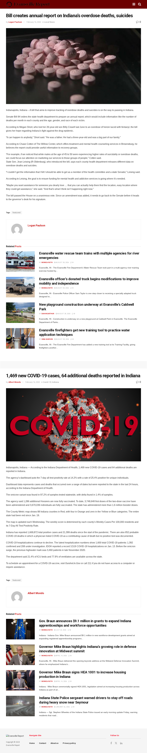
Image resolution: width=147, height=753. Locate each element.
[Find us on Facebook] (111, 743)
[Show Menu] (134, 4)
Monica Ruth (47, 262)
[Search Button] (139, 4)
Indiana (55, 382)
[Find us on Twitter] (116, 743)
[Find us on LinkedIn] (121, 743)
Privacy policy (69, 743)
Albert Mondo (14, 382)
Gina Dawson (47, 339)
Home (32, 743)
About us (54, 743)
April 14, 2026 (61, 656)
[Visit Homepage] (28, 4)
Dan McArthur (47, 314)
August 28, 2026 (62, 262)
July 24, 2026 (60, 630)
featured (17, 213)
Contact (42, 743)
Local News (49, 22)
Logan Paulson (15, 22)
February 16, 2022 (34, 22)
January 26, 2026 (62, 707)
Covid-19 (47, 382)
